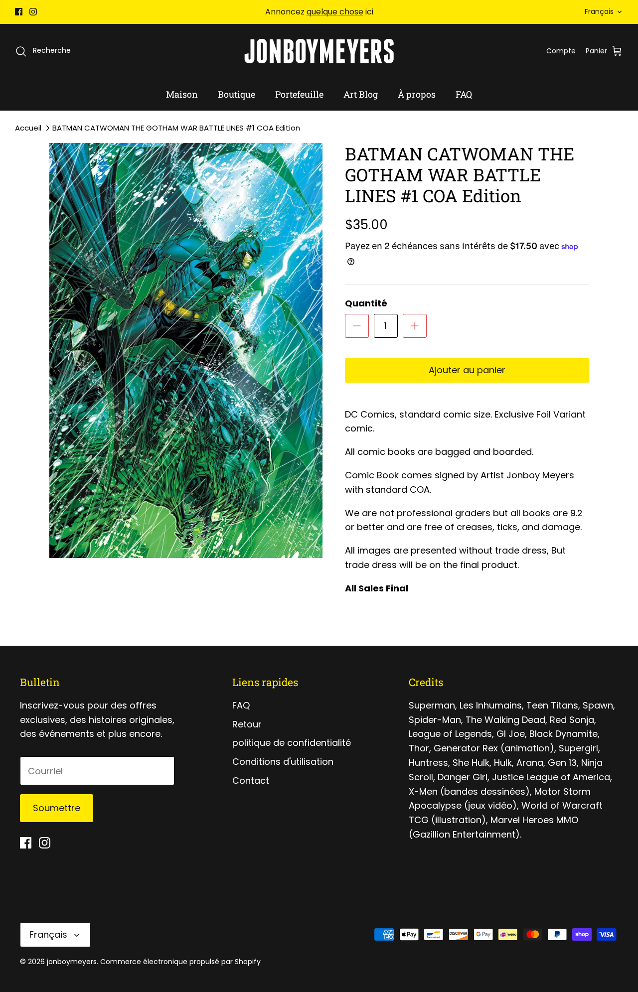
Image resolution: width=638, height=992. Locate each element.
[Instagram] (33, 11)
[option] (186, 350)
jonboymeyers (72, 962)
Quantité (366, 303)
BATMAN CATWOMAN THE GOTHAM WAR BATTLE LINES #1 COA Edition (176, 128)
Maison (182, 94)
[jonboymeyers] (319, 51)
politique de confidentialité (291, 742)
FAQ (464, 94)
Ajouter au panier (467, 370)
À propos (417, 94)
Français (599, 11)
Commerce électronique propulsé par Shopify (180, 962)
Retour (247, 724)
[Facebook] (18, 11)
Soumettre (56, 808)
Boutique (236, 94)
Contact (250, 780)
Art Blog (360, 94)
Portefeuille (299, 94)
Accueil (28, 128)
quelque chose (335, 11)
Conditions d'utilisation (282, 761)
